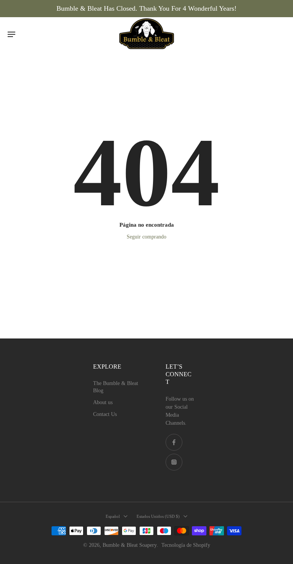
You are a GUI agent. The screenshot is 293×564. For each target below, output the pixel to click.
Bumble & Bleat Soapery (130, 545)
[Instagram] (174, 462)
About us (103, 402)
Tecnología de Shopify (185, 545)
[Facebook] (174, 442)
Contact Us (105, 414)
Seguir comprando (146, 237)
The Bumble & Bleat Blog (115, 386)
